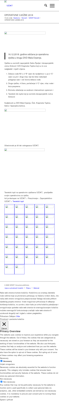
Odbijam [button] (12, 316)
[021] (29, 219)
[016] (29, 229)
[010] (19, 239)
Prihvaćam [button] (4, 316)
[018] (9, 229)
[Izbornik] (51, 5)
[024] (29, 209)
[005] (19, 249)
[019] (9, 219)
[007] (9, 249)
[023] (40, 209)
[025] (9, 209)
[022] (50, 209)
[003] (29, 249)
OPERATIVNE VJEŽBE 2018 (18, 15)
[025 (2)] (19, 209)
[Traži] (44, 5)
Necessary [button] (4, 358)
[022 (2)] (40, 219)
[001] (40, 249)
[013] (50, 239)
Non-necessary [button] (6, 378)
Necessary (7, 361)
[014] (50, 229)
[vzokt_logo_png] (24, 5)
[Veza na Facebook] (52, 285)
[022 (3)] (50, 219)
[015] (40, 229)
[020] (19, 219)
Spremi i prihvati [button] (6, 399)
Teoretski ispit (18, 201)
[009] (9, 239)
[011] (29, 239)
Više (18, 316)
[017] (19, 229)
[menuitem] (44, 5)
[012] (40, 239)
